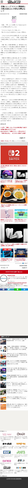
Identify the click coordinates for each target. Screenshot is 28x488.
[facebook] (3, 289)
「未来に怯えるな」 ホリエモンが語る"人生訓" (13, 133)
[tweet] (9, 289)
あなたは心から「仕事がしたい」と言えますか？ (13, 131)
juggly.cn (24, 267)
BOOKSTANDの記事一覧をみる (14, 271)
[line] (17, 289)
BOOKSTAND (23, 14)
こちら (21, 284)
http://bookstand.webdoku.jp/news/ (17, 282)
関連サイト (4, 431)
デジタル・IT (4, 267)
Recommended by (18, 263)
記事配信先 (4, 476)
